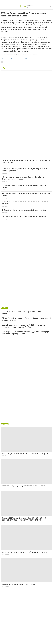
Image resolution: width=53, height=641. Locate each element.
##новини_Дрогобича (25, 58)
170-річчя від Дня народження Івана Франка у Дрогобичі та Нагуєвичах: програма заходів (23, 178)
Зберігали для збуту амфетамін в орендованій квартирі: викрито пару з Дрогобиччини (26, 161)
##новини (18, 58)
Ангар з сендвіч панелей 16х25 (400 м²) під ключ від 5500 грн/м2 (25, 454)
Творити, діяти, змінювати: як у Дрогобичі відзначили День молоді (25, 312)
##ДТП (2, 58)
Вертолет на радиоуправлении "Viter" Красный (18, 584)
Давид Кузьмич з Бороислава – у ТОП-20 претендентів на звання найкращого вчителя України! (24, 326)
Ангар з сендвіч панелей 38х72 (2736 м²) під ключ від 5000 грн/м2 (25, 552)
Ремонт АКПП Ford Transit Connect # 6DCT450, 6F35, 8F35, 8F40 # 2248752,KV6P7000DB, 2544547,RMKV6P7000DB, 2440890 (24, 519)
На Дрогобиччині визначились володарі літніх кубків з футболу (24, 210)
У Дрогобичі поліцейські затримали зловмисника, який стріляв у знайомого (25, 203)
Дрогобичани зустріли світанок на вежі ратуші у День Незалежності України (26, 194)
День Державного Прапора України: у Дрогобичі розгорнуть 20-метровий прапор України (26, 332)
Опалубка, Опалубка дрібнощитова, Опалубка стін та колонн (23, 486)
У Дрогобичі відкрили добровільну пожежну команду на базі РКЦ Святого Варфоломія (25, 170)
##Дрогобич (12, 58)
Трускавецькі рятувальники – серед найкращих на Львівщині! (24, 216)
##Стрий (7, 58)
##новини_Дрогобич (35, 58)
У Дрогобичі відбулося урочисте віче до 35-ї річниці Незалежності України (25, 186)
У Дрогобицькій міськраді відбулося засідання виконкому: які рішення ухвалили (26, 319)
